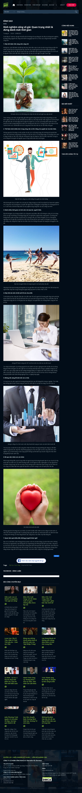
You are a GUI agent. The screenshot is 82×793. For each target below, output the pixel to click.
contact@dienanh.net (47, 770)
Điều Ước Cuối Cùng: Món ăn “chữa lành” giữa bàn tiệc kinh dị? (48, 600)
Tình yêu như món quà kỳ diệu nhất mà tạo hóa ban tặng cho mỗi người (74, 95)
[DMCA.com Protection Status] (47, 779)
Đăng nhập (71, 5)
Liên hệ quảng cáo (39, 757)
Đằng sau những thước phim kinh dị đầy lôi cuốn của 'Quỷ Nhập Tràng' (30, 641)
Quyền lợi (7, 757)
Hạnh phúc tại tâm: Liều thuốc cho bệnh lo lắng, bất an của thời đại (73, 51)
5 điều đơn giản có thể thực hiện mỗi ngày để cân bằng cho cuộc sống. (73, 77)
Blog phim (45, 5)
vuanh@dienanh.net (8, 781)
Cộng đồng (20, 5)
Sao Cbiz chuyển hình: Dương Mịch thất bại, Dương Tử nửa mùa (30, 720)
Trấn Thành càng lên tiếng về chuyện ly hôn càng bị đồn (49, 679)
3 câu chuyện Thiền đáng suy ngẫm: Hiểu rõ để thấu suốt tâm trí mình (74, 42)
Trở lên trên (68, 791)
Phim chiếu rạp (36, 5)
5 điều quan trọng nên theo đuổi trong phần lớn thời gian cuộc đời (73, 86)
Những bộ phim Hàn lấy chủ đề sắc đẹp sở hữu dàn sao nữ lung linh (49, 720)
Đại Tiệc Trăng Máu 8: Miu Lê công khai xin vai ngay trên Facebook (73, 127)
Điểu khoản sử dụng (21, 757)
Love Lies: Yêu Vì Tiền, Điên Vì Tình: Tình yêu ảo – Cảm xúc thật (11, 641)
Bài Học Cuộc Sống (14, 565)
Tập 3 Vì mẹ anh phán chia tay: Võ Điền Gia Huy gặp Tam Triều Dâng (73, 119)
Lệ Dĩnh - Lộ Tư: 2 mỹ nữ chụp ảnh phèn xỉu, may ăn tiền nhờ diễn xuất (11, 680)
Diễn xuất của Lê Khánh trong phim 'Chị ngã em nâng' (11, 599)
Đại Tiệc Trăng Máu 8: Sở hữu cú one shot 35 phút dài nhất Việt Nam (73, 136)
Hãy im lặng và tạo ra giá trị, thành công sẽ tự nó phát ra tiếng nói (74, 68)
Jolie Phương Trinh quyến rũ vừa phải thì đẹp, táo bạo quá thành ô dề (11, 720)
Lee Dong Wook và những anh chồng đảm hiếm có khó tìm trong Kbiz (48, 641)
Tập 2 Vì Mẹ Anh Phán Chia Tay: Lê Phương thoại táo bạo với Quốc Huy (73, 145)
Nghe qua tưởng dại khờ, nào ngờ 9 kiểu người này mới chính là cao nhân (73, 59)
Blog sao (51, 5)
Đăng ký (62, 5)
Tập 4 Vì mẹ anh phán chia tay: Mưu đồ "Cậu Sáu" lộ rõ (73, 111)
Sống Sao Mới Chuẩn (26, 565)
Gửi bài (56, 556)
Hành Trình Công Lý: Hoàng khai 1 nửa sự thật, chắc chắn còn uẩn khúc (29, 680)
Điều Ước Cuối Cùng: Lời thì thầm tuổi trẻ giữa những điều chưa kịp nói (30, 601)
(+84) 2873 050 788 (8, 783)
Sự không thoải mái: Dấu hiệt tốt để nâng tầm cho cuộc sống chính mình (73, 33)
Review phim (27, 5)
